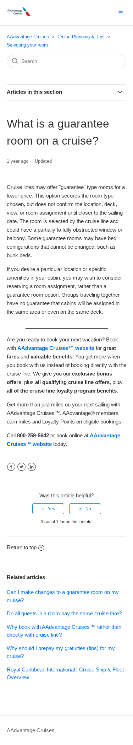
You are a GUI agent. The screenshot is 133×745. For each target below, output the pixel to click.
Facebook (11, 467)
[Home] (20, 16)
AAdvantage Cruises (28, 36)
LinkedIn (31, 467)
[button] (120, 12)
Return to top (22, 547)
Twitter (21, 467)
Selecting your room (27, 45)
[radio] (48, 508)
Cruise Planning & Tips (81, 36)
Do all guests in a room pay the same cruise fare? (64, 613)
